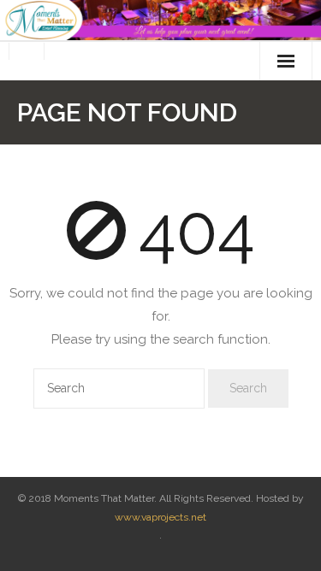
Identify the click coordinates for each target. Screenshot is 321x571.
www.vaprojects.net (160, 517)
